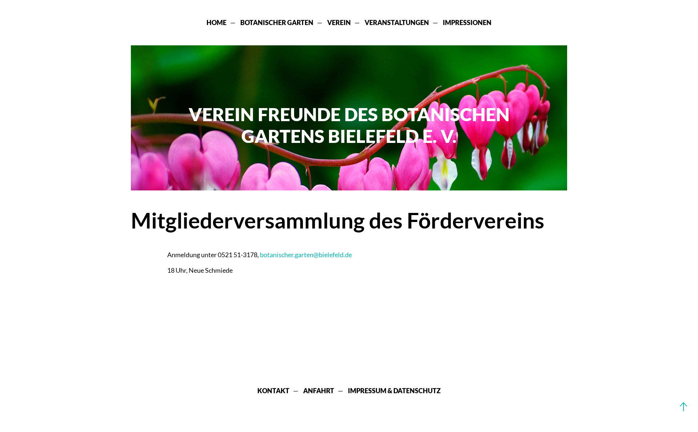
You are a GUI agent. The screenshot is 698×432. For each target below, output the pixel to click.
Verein (339, 22)
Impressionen (467, 22)
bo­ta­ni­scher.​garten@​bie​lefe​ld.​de (306, 255)
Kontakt (273, 391)
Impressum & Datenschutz (394, 391)
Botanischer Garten (276, 22)
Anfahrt (318, 391)
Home (216, 22)
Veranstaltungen (397, 22)
